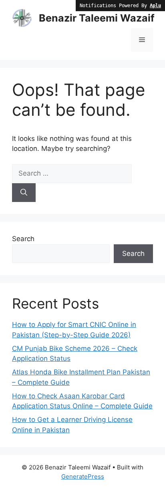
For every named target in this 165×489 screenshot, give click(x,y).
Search (23, 239)
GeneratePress (82, 476)
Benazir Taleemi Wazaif (97, 18)
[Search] (24, 192)
